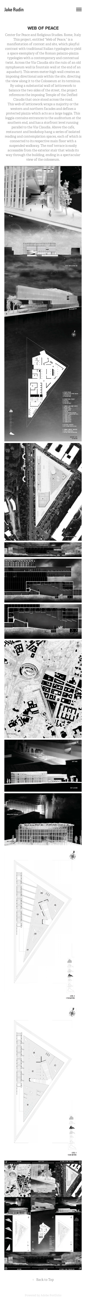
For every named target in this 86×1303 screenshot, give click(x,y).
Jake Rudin (14, 9)
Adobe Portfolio (51, 1295)
